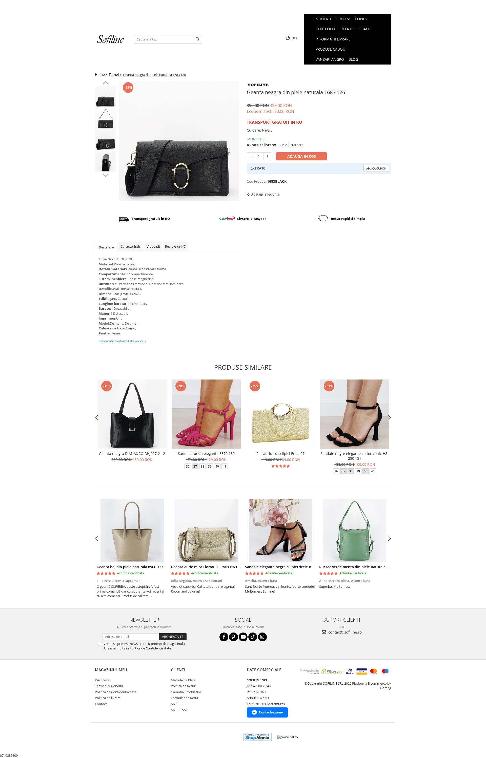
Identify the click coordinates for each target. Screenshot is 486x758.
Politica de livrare (107, 698)
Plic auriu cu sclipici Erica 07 (280, 453)
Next (105, 174)
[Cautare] (197, 39)
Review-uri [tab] (175, 246)
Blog (353, 59)
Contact (101, 704)
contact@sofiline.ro (344, 632)
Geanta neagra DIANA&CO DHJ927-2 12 (132, 453)
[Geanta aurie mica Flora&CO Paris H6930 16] (206, 530)
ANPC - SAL (179, 709)
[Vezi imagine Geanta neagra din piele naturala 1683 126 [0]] (105, 96)
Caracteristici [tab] (130, 246)
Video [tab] (153, 246)
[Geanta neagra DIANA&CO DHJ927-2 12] (132, 414)
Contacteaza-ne (271, 712)
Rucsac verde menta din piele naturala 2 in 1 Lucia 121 (366, 566)
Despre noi (103, 680)
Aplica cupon (376, 168)
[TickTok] (252, 637)
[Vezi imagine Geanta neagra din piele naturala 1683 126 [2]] (105, 139)
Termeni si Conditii (109, 686)
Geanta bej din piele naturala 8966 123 (130, 566)
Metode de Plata (183, 680)
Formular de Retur (184, 698)
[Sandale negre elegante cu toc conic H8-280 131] (354, 414)
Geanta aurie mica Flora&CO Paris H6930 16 (208, 566)
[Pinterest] (233, 637)
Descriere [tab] (106, 247)
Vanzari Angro (330, 59)
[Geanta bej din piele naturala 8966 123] (132, 530)
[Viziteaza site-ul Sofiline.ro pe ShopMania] (257, 737)
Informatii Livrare (333, 39)
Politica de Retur (183, 686)
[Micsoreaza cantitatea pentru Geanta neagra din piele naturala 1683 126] (250, 156)
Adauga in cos (301, 156)
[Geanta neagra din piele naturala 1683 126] (179, 141)
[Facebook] (223, 637)
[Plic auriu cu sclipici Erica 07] (280, 414)
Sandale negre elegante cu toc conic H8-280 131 (354, 456)
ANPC (175, 704)
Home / (101, 74)
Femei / (115, 74)
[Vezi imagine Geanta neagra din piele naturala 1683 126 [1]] (105, 118)
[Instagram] (262, 637)
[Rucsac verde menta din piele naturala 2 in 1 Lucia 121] (354, 530)
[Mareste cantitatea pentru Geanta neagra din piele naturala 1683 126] (267, 156)
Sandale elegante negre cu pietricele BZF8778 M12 (288, 566)
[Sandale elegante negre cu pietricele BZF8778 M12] (280, 530)
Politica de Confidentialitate (150, 648)
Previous (105, 83)
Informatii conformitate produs (122, 341)
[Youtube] (243, 637)
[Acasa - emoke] (110, 39)
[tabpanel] (179, 141)
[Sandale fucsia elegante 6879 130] (206, 414)
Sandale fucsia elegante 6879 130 (206, 453)
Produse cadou (330, 49)
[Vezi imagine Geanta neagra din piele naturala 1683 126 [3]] (105, 161)
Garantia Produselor (186, 692)
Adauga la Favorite (265, 194)
